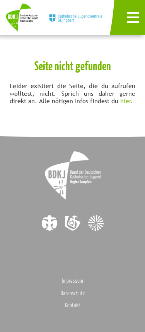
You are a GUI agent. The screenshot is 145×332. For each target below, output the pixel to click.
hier (125, 101)
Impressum (72, 280)
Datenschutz (73, 293)
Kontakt (72, 305)
